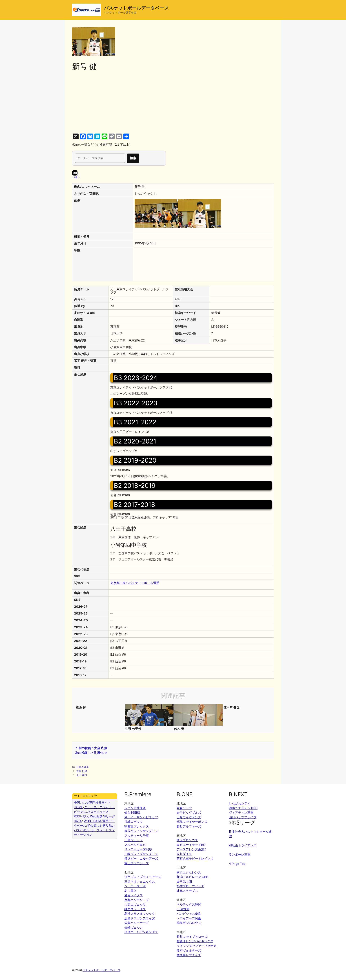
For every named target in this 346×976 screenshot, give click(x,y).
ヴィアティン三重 (241, 812)
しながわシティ (239, 803)
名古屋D (130, 891)
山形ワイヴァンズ (189, 817)
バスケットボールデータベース (136, 8)
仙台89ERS (132, 812)
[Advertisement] (173, 102)
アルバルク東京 (135, 845)
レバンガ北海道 (135, 808)
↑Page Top (237, 864)
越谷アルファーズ (189, 826)
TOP (75, 177)
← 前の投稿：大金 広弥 (91, 748)
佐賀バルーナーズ (136, 923)
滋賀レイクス (133, 895)
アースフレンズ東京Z (191, 849)
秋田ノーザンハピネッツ (141, 817)
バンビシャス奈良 (189, 913)
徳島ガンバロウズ (189, 923)
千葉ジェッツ (133, 840)
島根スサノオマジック (139, 913)
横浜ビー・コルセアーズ (141, 858)
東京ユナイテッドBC (191, 845)
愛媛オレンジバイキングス (195, 941)
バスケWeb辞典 (92, 816)
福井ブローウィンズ (190, 886)
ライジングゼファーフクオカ (196, 946)
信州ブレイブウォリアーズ (142, 877)
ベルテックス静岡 (189, 904)
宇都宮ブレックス (136, 826)
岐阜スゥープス (187, 891)
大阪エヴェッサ (135, 904)
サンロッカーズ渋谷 (138, 849)
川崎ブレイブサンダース (141, 854)
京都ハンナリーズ (136, 900)
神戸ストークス (135, 909)
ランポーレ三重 (239, 854)
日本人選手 (82, 767)
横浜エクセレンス (189, 872)
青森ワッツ (184, 808)
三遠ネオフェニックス (139, 881)
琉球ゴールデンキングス (141, 932)
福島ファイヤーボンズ (192, 822)
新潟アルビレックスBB (192, 877)
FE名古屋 (183, 909)
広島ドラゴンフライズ (139, 918)
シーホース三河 (135, 886)
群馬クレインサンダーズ (141, 831)
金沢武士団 (184, 881)
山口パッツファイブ (242, 817)
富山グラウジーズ (136, 863)
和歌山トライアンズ (242, 845)
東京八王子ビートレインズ (195, 858)
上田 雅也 (81, 775)
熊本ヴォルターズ (189, 950)
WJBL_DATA (92, 821)
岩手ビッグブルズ (189, 812)
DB (75, 173)
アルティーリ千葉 (136, 835)
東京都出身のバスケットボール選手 (134, 583)
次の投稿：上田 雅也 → (91, 753)
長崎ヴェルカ (133, 927)
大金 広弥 (81, 771)
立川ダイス (184, 854)
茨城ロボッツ (133, 822)
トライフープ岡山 (189, 918)
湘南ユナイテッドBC (243, 808)
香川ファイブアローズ (192, 937)
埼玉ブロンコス (187, 840)
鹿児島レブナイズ (189, 955)
